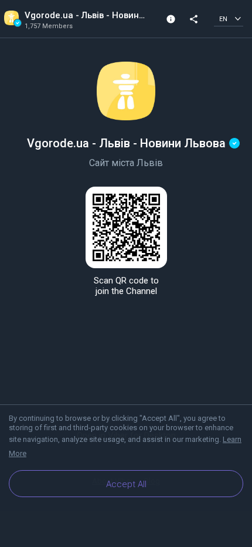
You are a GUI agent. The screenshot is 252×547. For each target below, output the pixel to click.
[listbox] (228, 18)
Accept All (126, 484)
